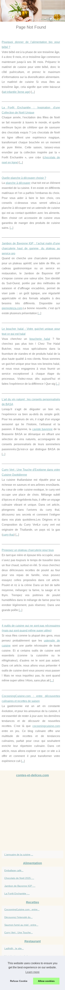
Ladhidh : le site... (14, 948)
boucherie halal (39, 338)
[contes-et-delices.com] (32, 11)
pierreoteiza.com (12, 308)
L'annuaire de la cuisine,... (18, 854)
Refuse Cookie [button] (18, 981)
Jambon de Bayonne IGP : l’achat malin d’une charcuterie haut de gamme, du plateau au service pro (31, 248)
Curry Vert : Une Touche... (18, 932)
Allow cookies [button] (46, 981)
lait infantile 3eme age (16, 91)
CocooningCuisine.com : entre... (22, 909)
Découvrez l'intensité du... (18, 917)
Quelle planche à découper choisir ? (24, 177)
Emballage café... (13, 870)
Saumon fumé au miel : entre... (21, 924)
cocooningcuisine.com (46, 726)
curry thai (8, 534)
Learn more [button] (32, 972)
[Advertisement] (32, 814)
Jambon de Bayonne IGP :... (19, 885)
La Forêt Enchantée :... (17, 893)
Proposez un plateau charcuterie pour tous (28, 550)
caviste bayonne (42, 429)
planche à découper (18, 182)
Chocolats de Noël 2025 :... (19, 878)
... (33, 91)
